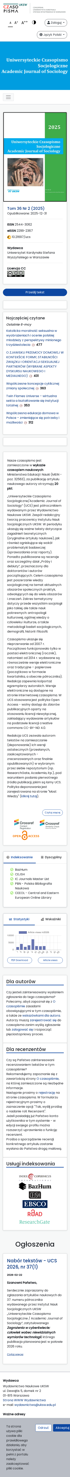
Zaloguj (56, 22)
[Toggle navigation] (8, 97)
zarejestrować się (43, 1020)
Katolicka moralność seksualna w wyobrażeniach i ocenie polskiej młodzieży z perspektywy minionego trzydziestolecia (33, 338)
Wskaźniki (53, 919)
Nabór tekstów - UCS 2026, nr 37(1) (32, 1263)
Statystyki (21, 919)
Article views (50, 960)
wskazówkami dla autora (41, 1015)
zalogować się (22, 1029)
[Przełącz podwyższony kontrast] (34, 22)
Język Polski (52, 34)
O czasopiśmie (48, 1078)
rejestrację (46, 1092)
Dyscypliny (53, 857)
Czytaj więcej (52, 812)
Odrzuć (43, 1428)
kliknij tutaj (29, 796)
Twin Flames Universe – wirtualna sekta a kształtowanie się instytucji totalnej (32, 401)
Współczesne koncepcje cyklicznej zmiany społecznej (32, 385)
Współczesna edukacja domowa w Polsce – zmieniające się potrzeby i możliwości (32, 418)
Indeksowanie (22, 857)
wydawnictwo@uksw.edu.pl (35, 1405)
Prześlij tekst (35, 292)
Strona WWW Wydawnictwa (24, 1400)
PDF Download (19, 960)
